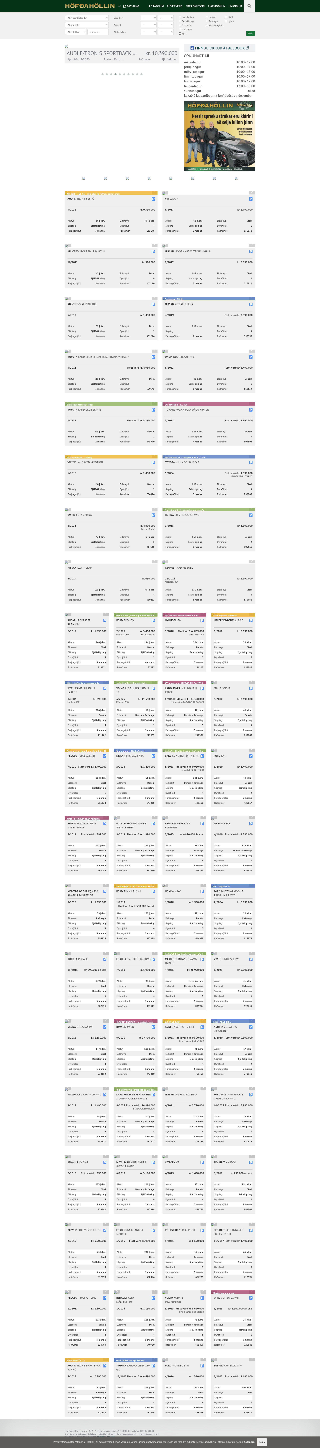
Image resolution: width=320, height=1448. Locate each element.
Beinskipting (188, 21)
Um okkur (235, 6)
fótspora (249, 1441)
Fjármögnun (216, 6)
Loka (262, 1442)
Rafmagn (213, 21)
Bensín (212, 17)
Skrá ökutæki (195, 6)
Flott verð (174, 6)
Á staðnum (156, 6)
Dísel (230, 17)
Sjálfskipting (188, 17)
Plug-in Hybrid (216, 25)
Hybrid (231, 21)
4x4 (184, 33)
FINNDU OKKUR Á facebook (220, 48)
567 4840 (132, 6)
